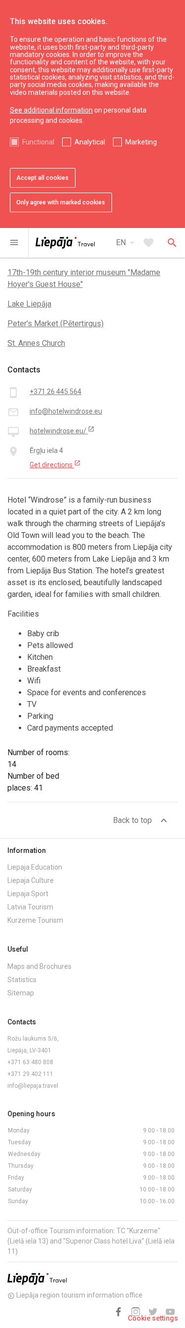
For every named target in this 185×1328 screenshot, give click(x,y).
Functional (38, 142)
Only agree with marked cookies (60, 202)
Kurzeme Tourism (35, 920)
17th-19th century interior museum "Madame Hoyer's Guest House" (83, 278)
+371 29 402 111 (30, 1074)
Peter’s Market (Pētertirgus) (55, 323)
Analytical (89, 142)
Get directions (55, 464)
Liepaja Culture (30, 880)
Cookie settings (153, 1318)
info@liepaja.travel (32, 1085)
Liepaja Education (34, 867)
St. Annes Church (36, 343)
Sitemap (20, 993)
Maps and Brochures (39, 966)
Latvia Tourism (30, 907)
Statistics (22, 980)
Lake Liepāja (29, 304)
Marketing (141, 142)
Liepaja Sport (27, 894)
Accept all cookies (42, 177)
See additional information (51, 110)
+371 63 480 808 (30, 1062)
